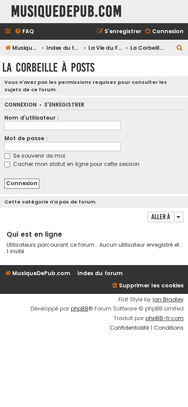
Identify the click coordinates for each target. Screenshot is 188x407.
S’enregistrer (64, 105)
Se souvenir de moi (38, 155)
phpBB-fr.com (165, 318)
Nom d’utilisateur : (31, 117)
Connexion (20, 105)
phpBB (79, 308)
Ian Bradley (168, 299)
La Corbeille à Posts (48, 67)
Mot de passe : (26, 138)
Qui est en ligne (34, 234)
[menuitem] (24, 32)
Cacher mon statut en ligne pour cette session (75, 164)
